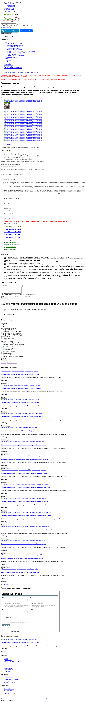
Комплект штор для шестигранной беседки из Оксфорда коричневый (22, 416)
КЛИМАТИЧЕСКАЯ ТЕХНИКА (17, 52)
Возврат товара (8, 669)
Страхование (8, 621)
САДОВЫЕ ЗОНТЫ (13, 48)
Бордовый (13, 354)
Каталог (6, 42)
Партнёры (7, 680)
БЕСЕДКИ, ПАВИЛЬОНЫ (15, 45)
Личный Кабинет (9, 689)
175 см (4, 339)
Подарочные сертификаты (11, 679)
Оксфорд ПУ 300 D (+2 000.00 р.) (12, 331)
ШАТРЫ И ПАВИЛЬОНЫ (15, 43)
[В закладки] (8, 426)
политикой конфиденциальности (47, 698)
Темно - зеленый (18, 356)
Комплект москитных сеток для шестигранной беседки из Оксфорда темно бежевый (26, 530)
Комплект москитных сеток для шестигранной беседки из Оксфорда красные (24, 501)
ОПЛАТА (7, 62)
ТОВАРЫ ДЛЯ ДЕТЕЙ (14, 54)
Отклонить (10, 700)
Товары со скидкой (9, 682)
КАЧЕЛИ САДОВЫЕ (13, 46)
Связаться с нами (9, 668)
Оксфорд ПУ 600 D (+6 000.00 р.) (12, 335)
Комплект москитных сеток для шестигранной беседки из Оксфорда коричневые (25, 487)
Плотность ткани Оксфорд (8, 328)
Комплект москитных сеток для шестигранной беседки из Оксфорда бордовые (24, 459)
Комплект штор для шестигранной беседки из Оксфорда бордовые (21, 388)
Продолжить (4, 298)
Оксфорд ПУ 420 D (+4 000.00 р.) (12, 333)
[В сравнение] (9, 426)
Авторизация (11, 6)
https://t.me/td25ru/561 (12, 237)
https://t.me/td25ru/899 (12, 234)
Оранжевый (14, 348)
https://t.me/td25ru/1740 (11, 245)
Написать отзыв (12, 363)
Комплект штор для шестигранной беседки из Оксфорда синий (20, 642)
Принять (3, 700)
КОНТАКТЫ (8, 66)
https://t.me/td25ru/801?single (11, 242)
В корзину (3, 360)
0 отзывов (3, 363)
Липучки (5, 326)
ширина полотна (5, 336)
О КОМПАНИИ (9, 58)
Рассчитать (6, 625)
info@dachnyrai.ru (6, 27)
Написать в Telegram (11, 30)
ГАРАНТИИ (7, 60)
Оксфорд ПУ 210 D (8, 329)
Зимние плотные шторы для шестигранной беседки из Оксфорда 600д (22, 558)
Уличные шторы (8, 584)
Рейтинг (3, 296)
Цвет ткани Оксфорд (7, 341)
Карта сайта (7, 671)
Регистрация (11, 5)
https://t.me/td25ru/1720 (12, 226)
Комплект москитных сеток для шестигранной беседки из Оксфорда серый (23, 544)
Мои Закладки (8, 692)
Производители (8, 677)
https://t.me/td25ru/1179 (10, 249)
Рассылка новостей (9, 693)
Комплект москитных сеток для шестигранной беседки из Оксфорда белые (23, 445)
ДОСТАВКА (8, 63)
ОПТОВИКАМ (8, 65)
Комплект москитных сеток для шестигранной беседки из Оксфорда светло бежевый (26, 515)
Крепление (4, 323)
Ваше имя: (4, 285)
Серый (10, 349)
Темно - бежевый (19, 344)
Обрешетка (7, 617)
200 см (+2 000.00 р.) (8, 338)
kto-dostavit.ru (55, 630)
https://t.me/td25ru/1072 (12, 229)
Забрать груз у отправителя (12, 603)
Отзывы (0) (7, 144)
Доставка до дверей (37, 603)
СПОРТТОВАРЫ (12, 57)
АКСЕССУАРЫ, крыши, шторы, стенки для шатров (22, 51)
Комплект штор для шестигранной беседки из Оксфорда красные (20, 431)
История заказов (8, 690)
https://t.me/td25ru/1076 (12, 232)
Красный (12, 346)
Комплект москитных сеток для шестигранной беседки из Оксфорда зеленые (24, 473)
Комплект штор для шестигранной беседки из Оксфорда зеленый (20, 402)
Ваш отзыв (4, 293)
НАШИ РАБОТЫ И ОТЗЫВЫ (13, 68)
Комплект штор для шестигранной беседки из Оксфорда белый (20, 374)
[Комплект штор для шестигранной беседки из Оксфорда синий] (23, 100)
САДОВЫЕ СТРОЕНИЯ (14, 49)
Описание (7, 143)
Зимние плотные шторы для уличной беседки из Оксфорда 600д (20, 572)
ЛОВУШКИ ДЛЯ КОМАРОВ (16, 55)
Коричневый (15, 343)
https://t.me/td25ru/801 (10, 247)
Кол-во (3, 358)
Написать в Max (26, 30)
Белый (10, 353)
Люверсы (5, 325)
